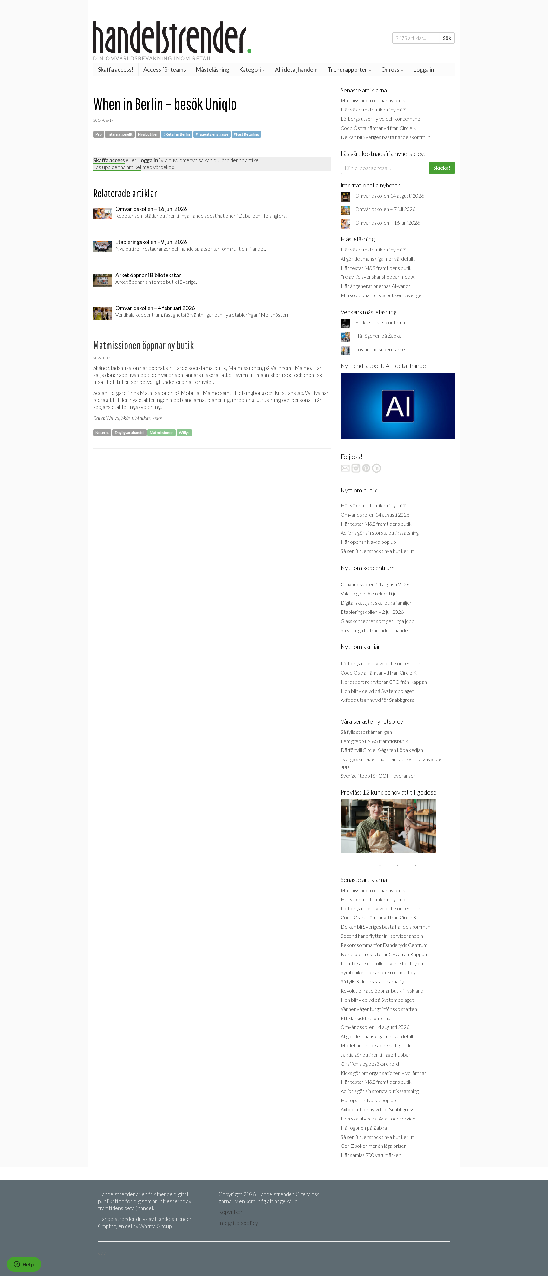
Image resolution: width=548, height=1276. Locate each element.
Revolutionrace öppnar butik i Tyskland (382, 990)
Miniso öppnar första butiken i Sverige (381, 295)
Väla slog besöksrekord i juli (369, 593)
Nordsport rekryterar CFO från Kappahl (384, 682)
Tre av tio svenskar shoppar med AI (378, 277)
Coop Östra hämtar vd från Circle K (379, 128)
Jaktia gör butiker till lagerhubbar (375, 1054)
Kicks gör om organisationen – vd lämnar (383, 1073)
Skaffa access (109, 160)
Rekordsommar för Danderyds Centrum (384, 945)
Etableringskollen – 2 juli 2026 (372, 612)
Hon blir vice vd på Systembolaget (377, 691)
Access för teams (164, 69)
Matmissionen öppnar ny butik (373, 100)
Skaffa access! (116, 69)
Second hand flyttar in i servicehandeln (382, 936)
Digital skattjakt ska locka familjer (376, 603)
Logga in (423, 69)
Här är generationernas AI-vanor (375, 286)
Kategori (250, 69)
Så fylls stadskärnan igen (366, 732)
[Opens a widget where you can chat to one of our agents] (23, 1265)
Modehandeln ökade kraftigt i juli (375, 1045)
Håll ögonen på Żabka (378, 336)
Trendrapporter (348, 69)
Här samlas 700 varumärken (371, 1155)
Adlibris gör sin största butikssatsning (380, 533)
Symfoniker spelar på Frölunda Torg (378, 972)
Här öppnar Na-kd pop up (368, 542)
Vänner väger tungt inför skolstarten (379, 1009)
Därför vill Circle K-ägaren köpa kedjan (382, 750)
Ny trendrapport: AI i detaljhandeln (386, 365)
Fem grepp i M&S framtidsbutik (374, 741)
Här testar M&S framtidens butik (376, 268)
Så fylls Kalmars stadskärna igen (374, 981)
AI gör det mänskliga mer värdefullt (378, 259)
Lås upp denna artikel (117, 167)
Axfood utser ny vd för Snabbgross (377, 700)
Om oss (390, 69)
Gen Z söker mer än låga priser (373, 1146)
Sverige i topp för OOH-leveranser (378, 775)
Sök (447, 38)
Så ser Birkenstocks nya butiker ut (377, 551)
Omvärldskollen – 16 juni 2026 (387, 222)
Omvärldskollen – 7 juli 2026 (385, 209)
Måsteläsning (212, 69)
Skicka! (442, 167)
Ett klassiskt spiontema (380, 322)
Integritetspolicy (238, 1223)
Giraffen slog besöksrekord (370, 1064)
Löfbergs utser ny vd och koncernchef (381, 119)
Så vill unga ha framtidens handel (375, 630)
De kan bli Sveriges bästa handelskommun (385, 137)
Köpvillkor (231, 1212)
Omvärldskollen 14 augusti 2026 (389, 196)
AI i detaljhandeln (296, 69)
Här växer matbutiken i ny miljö (374, 109)
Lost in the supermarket (381, 349)
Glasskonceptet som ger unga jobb (377, 621)
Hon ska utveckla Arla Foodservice (378, 1118)
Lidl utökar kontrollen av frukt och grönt (383, 963)
